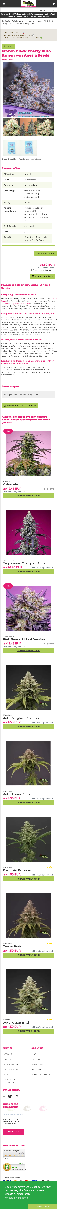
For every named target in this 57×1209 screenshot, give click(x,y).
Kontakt (36, 1069)
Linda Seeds (8, 1019)
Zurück (9, 46)
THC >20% (48, 21)
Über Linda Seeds (41, 1074)
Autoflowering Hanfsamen (23, 21)
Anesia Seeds (7, 60)
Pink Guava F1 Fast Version (24, 639)
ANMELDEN (13, 1132)
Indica (39, 21)
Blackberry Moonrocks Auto (17, 303)
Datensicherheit (12, 1069)
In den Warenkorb (43, 276)
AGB (34, 1054)
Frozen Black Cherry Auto (23, 23)
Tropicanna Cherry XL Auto (24, 563)
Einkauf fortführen (45, 253)
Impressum (37, 1064)
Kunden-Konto (11, 1064)
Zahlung (8, 1059)
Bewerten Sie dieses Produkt (21, 405)
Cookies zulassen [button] (43, 1206)
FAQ (6, 1074)
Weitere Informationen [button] (16, 1198)
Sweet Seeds (8, 636)
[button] (14, 1206)
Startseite (6, 21)
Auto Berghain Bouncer (21, 718)
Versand (8, 1054)
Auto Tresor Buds (16, 794)
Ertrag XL (6, 23)
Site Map (36, 1059)
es (41, 10)
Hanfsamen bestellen (10, 1081)
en (44, 10)
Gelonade (10, 484)
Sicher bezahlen (11, 1177)
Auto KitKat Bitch (16, 1022)
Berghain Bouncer (17, 870)
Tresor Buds (12, 946)
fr (48, 10)
